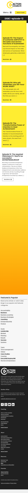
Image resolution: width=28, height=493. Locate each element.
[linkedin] (13, 404)
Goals (3, 329)
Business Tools (4, 460)
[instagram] (5, 404)
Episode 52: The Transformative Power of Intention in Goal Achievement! (13, 126)
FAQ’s (2, 425)
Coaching (4, 319)
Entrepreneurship (6, 321)
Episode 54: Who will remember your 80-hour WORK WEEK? (13, 84)
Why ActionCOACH (5, 439)
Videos (3, 352)
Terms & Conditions (5, 483)
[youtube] (9, 404)
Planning (3, 335)
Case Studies (5, 354)
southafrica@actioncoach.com (8, 398)
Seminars (3, 419)
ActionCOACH (4, 436)
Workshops (3, 417)
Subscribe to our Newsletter (7, 465)
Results (3, 338)
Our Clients (3, 445)
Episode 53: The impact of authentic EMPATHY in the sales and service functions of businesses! (13, 41)
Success (3, 340)
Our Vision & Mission (5, 444)
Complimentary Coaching (7, 416)
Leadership (5, 331)
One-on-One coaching (6, 412)
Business (4, 312)
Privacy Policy (13, 483)
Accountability (5, 310)
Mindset (3, 333)
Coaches (4, 356)
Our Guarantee (4, 442)
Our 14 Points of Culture (6, 441)
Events (2, 449)
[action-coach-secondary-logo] (8, 368)
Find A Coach (4, 427)
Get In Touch (4, 451)
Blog (2, 463)
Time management (7, 349)
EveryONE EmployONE (8, 358)
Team (3, 347)
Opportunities (4, 472)
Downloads (3, 461)
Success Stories (4, 421)
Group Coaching (5, 414)
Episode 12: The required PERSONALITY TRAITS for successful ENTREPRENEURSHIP (12, 157)
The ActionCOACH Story (6, 437)
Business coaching (7, 315)
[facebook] (2, 404)
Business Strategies (7, 317)
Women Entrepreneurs (8, 361)
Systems (3, 342)
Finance (3, 324)
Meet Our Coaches (5, 447)
